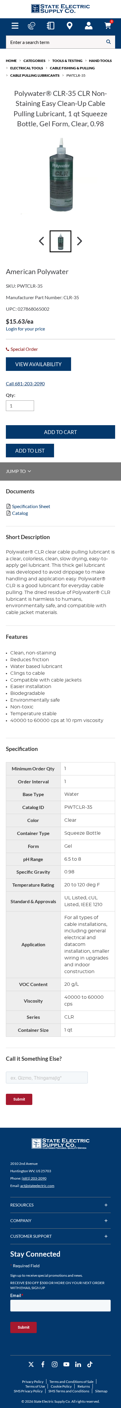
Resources (21, 1204)
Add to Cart (60, 432)
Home (11, 60)
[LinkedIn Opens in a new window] (78, 1364)
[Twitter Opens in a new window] (31, 1364)
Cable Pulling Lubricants (35, 75)
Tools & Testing (67, 60)
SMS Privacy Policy (28, 1391)
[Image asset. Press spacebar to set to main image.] (60, 241)
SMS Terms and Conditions (68, 1391)
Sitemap (101, 1391)
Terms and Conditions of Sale (71, 1381)
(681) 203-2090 (34, 1178)
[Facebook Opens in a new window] (43, 1364)
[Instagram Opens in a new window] (55, 1364)
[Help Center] (31, 26)
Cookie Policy (61, 1386)
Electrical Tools (26, 68)
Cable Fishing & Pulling (72, 68)
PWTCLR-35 (75, 75)
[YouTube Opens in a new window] (66, 1364)
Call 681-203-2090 (25, 383)
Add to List (30, 451)
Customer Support (31, 1236)
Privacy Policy (32, 1381)
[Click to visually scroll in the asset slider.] (41, 241)
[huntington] (69, 26)
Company (20, 1220)
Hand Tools (100, 60)
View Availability (38, 364)
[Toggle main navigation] (15, 26)
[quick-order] (50, 26)
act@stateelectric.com (37, 1185)
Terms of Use (35, 1386)
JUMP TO (16, 471)
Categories (34, 60)
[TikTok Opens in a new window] (90, 1364)
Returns (84, 1386)
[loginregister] (89, 26)
